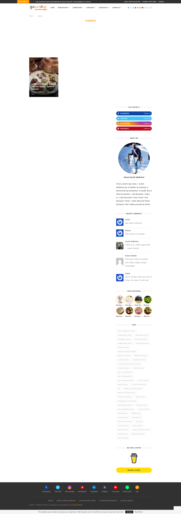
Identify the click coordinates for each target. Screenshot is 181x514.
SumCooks (90, 7)
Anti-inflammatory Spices (126, 331)
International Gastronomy (127, 401)
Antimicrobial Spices (125, 343)
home (50, 501)
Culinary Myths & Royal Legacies (129, 364)
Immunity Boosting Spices (126, 392)
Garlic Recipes (123, 384)
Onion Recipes (122, 413)
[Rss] (147, 7)
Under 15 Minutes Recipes (141, 430)
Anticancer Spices (142, 335)
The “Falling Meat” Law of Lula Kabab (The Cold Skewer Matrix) (60, 2)
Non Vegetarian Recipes (126, 409)
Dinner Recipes (138, 368)
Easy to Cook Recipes (125, 372)
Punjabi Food (136, 417)
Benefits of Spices (124, 355)
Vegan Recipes (122, 434)
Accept (129, 512)
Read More (139, 512)
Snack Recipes (137, 425)
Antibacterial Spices (125, 335)
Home (53, 7)
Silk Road (139, 421)
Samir (127, 273)
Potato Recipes (123, 417)
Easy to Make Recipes (125, 376)
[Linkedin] (138, 7)
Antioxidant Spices (142, 343)
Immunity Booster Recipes (133, 388)
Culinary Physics (123, 368)
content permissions (108, 501)
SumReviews (77, 7)
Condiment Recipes (139, 360)
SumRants (116, 7)
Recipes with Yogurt (125, 421)
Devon (128, 230)
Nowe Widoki (131, 256)
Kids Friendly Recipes (125, 405)
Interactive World (76, 505)
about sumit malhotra (132, 1)
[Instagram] (133, 7)
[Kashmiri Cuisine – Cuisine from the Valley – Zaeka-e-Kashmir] (43, 77)
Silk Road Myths (123, 425)
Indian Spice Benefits (125, 397)
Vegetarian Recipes (138, 434)
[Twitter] (130, 7)
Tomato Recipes (123, 430)
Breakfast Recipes (140, 355)
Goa (119, 388)
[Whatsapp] (145, 7)
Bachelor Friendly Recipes (127, 351)
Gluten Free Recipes (139, 384)
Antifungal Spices (141, 339)
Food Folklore (143, 380)
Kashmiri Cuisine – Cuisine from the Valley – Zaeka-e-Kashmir (43, 86)
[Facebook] (128, 7)
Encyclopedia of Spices (126, 380)
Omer (127, 220)
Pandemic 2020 (136, 413)
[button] (31, 1)
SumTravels (103, 7)
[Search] (151, 7)
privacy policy (127, 501)
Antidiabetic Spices (124, 339)
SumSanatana (63, 7)
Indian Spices (140, 397)
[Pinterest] (135, 7)
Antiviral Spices (123, 347)
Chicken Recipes (123, 360)
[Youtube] (143, 7)
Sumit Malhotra (39, 92)
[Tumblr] (140, 7)
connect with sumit (149, 1)
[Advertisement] (90, 41)
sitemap (161, 1)
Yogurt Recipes (123, 438)
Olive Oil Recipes (144, 409)
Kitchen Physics (141, 405)
